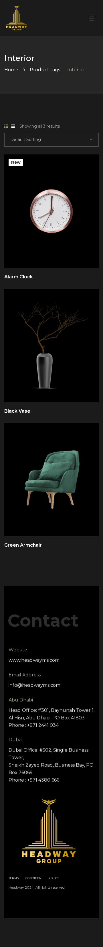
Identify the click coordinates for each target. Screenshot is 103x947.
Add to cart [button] (90, 253)
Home (11, 69)
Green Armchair (23, 545)
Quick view (43, 253)
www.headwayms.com (34, 660)
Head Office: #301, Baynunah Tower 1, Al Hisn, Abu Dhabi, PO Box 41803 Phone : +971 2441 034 (51, 717)
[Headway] (16, 18)
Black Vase (17, 411)
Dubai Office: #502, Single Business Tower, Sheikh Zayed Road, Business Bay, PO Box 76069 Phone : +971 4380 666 (51, 765)
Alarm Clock (18, 277)
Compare (59, 253)
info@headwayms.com (34, 685)
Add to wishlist (75, 253)
